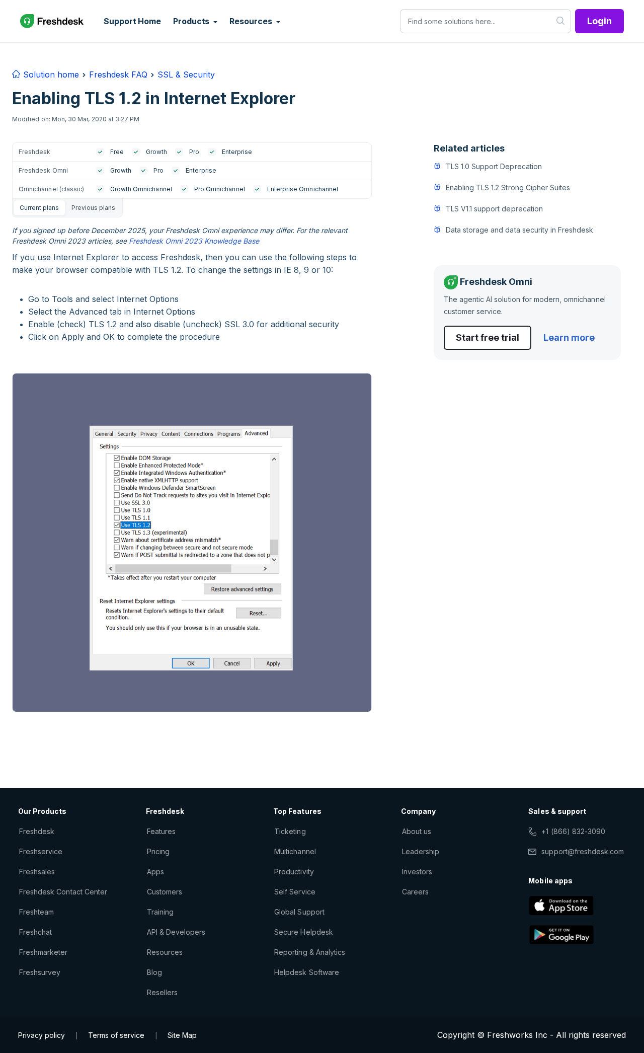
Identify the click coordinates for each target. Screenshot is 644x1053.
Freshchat (35, 932)
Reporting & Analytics (309, 952)
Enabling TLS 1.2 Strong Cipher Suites (508, 187)
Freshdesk (36, 831)
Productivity (293, 871)
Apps (155, 871)
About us (416, 831)
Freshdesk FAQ (118, 74)
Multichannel (294, 851)
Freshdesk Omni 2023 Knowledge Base (194, 241)
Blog (154, 972)
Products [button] (192, 21)
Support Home (132, 21)
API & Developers (176, 932)
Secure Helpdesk (303, 932)
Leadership (420, 851)
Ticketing (289, 831)
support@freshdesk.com (582, 851)
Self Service (294, 891)
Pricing (158, 851)
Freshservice (40, 851)
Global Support (299, 912)
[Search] (560, 21)
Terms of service (116, 1035)
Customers (164, 891)
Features (161, 831)
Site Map (182, 1035)
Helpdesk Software (306, 972)
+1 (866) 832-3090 (573, 831)
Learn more (569, 337)
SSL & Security (186, 74)
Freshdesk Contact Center (63, 891)
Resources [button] (251, 21)
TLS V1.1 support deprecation (494, 208)
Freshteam (36, 912)
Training (160, 912)
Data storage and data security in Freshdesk (520, 229)
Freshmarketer (43, 952)
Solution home (50, 74)
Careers (415, 891)
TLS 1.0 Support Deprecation (494, 166)
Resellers (162, 992)
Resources (165, 952)
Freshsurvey (39, 972)
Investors (417, 871)
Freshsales (37, 871)
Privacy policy (41, 1035)
